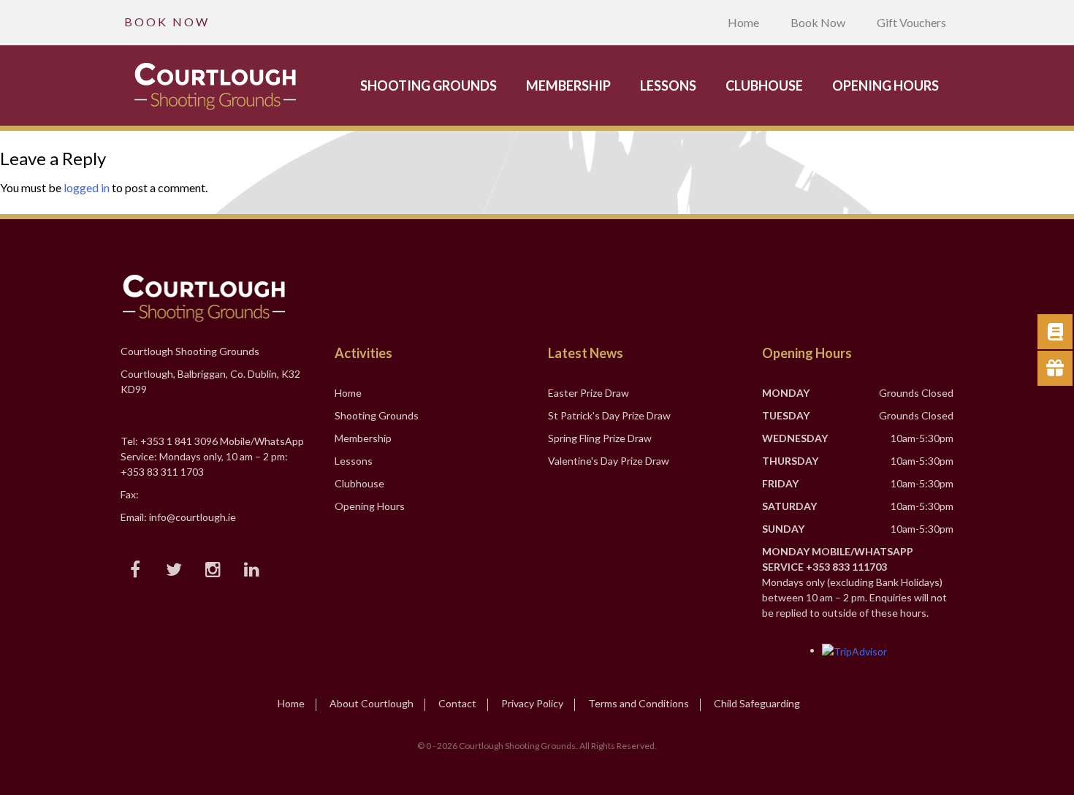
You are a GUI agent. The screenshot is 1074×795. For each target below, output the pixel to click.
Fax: (130, 494)
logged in (87, 187)
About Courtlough (372, 703)
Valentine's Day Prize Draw (608, 460)
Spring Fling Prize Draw (600, 438)
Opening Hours (885, 85)
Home (743, 22)
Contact (457, 703)
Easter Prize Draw (588, 393)
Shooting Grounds (428, 85)
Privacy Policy (532, 703)
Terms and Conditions (638, 703)
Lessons (668, 85)
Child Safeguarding (757, 703)
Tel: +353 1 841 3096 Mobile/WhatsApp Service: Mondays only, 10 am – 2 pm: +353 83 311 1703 (212, 456)
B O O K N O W (165, 21)
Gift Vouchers (911, 22)
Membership (568, 85)
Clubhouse (764, 85)
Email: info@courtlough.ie (178, 517)
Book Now (818, 22)
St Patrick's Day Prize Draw (609, 415)
